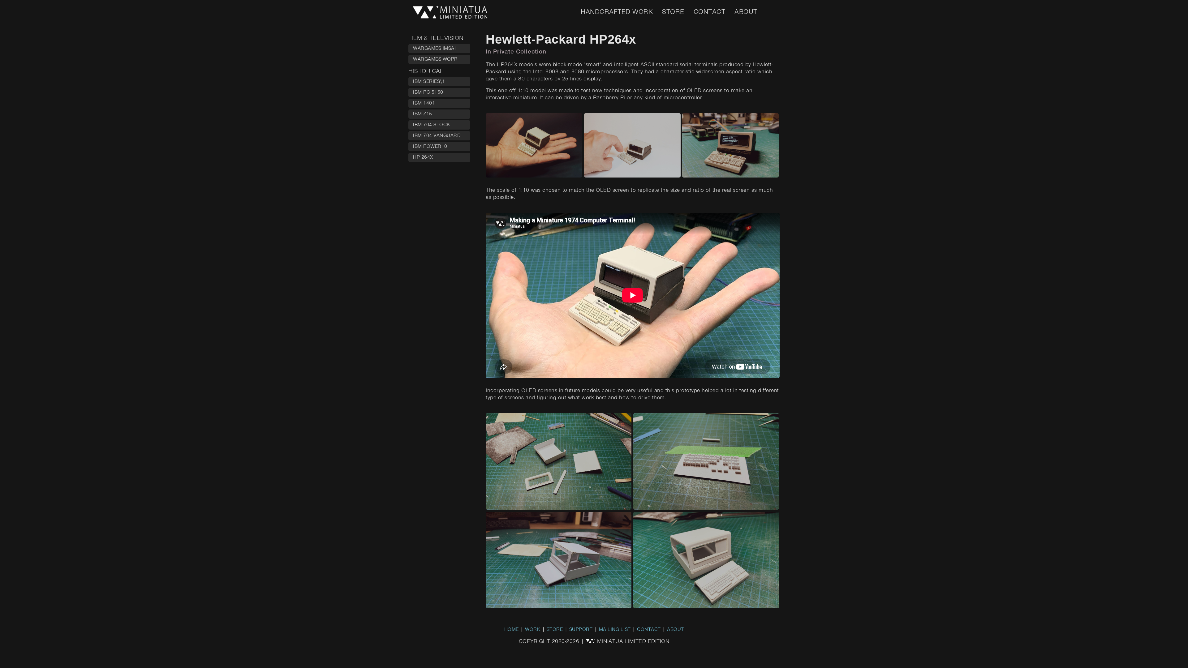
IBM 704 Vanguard (437, 135)
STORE (555, 629)
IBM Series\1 (429, 81)
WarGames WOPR (435, 59)
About (745, 12)
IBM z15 (422, 114)
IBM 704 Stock (431, 124)
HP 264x (423, 157)
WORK (532, 629)
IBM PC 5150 (428, 92)
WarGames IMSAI (434, 48)
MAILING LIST (615, 629)
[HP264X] (535, 176)
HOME (511, 629)
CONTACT (649, 629)
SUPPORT (581, 629)
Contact (709, 12)
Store (673, 12)
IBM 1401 (424, 103)
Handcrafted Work (617, 12)
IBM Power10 (430, 146)
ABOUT (675, 629)
